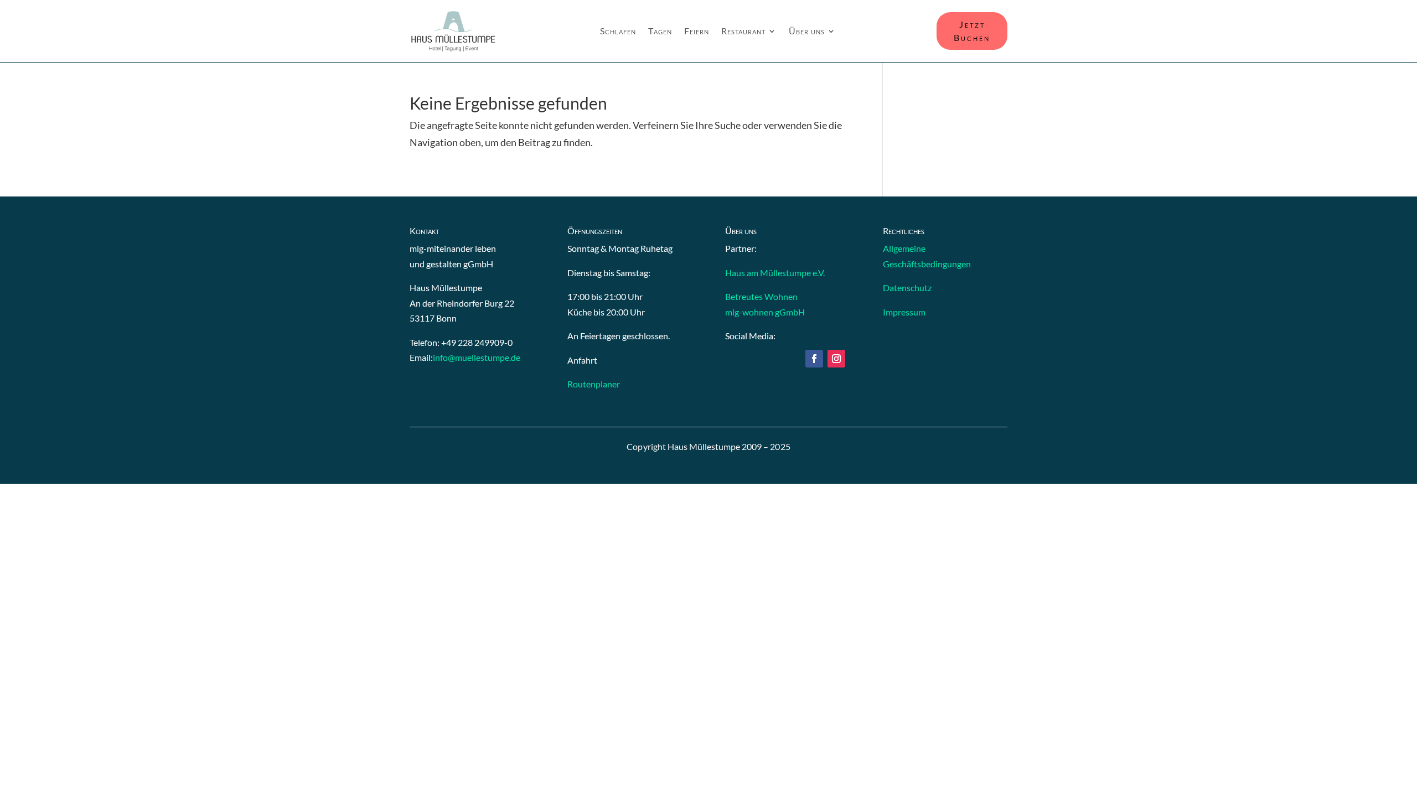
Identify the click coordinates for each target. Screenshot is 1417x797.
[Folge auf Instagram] (836, 359)
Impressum (904, 312)
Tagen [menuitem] (660, 31)
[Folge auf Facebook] (814, 359)
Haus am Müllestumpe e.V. (775, 272)
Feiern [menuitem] (696, 31)
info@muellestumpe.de (476, 357)
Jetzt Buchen (972, 31)
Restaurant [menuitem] (743, 31)
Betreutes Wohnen (761, 296)
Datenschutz (907, 287)
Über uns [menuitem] (807, 31)
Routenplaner (593, 384)
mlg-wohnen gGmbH (765, 312)
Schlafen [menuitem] (618, 31)
